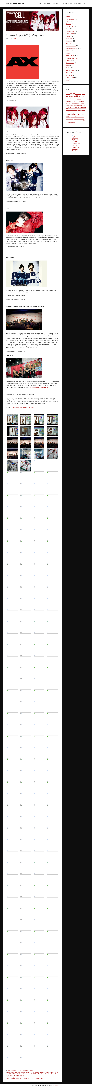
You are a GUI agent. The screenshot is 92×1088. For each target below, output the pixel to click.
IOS (34, 1073)
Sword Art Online (69, 120)
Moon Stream (51, 1073)
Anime (8, 1070)
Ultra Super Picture (14, 1075)
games (71, 105)
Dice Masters (70, 31)
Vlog (67, 80)
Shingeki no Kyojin (77, 119)
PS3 (83, 114)
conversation (69, 98)
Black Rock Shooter (39, 1072)
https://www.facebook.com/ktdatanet (23, 407)
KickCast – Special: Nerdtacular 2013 (16, 1077)
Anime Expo (14, 1072)
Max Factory (44, 1073)
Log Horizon (82, 110)
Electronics (68, 103)
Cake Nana (46, 1072)
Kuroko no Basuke (70, 110)
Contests (68, 24)
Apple (27, 1072)
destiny (75, 98)
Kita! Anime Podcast (72, 48)
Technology (75, 120)
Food (78, 103)
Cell (51, 1072)
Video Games (29, 1070)
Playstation (69, 114)
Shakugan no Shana (69, 119)
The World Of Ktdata (15, 4)
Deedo (68, 29)
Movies (68, 50)
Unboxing (69, 75)
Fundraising (69, 41)
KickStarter (81, 108)
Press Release (70, 63)
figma (7, 1073)
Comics (68, 21)
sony (82, 119)
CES (76, 96)
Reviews (24, 1070)
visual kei (21, 1075)
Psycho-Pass (72, 117)
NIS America (79, 111)
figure (75, 103)
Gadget (82, 103)
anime (8, 1072)
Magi (39, 1073)
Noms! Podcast (70, 55)
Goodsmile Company (24, 1073)
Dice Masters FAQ (67, 3)
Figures (19, 1070)
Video (84, 121)
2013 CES (68, 94)
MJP (73, 111)
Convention (55, 1072)
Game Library (47, 3)
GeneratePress (56, 1085)
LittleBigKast (77, 110)
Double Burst (70, 33)
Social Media (77, 3)
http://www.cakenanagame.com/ (38, 387)
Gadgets (68, 105)
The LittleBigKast (71, 70)
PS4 (67, 117)
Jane (67, 108)
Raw (67, 65)
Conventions (14, 1070)
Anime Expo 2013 (21, 1072)
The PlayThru (70, 72)
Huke (31, 1073)
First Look (69, 38)
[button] (84, 3)
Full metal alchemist (14, 1073)
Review (77, 117)
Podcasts (55, 3)
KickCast (68, 43)
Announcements (71, 19)
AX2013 (32, 1072)
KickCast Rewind (71, 46)
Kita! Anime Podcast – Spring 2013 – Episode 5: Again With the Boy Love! (25, 1078)
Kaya (36, 1073)
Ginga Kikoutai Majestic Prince (79, 105)
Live (40, 3)
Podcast (68, 60)
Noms (84, 111)
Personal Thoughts (71, 58)
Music (68, 53)
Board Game (72, 96)
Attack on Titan (78, 94)
